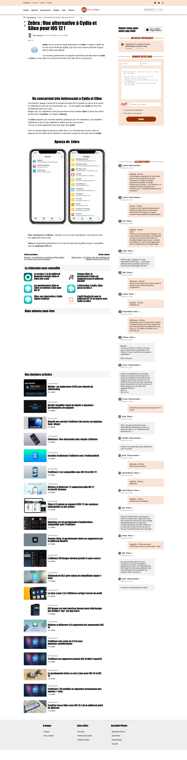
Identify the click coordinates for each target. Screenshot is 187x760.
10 (120, 399)
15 (120, 272)
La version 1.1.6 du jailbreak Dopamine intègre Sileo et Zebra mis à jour (47, 276)
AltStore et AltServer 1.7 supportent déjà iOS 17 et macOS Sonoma (71, 488)
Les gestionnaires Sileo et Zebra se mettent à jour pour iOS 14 (47, 288)
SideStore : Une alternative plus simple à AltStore (73, 439)
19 (66, 35)
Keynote (35, 3)
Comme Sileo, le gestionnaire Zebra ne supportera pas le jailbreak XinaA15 (90, 277)
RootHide (49, 3)
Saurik (43, 103)
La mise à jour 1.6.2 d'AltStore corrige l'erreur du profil (75, 593)
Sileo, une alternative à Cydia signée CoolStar (48, 298)
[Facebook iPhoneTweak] (155, 3)
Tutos (64, 10)
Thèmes (71, 10)
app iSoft (115, 743)
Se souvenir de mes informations (133, 110)
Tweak (90, 11)
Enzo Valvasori (38, 35)
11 (120, 365)
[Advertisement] (67, 78)
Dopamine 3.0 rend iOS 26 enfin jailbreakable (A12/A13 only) (138, 45)
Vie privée (81, 731)
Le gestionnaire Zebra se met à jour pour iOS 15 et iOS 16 (74, 674)
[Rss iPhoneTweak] (163, 3)
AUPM (65, 47)
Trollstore (42, 3)
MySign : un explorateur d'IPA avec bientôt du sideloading (70, 387)
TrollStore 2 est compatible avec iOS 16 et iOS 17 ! (72, 472)
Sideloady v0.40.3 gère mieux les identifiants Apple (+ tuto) (75, 576)
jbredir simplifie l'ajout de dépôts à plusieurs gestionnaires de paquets (71, 406)
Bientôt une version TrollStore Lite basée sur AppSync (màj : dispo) (75, 422)
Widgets (56, 10)
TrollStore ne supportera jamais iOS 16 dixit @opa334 (75, 659)
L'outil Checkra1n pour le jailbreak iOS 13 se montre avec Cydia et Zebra (92, 299)
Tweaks (26, 10)
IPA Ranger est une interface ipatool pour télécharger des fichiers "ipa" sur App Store (75, 609)
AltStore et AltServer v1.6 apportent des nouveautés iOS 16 (76, 626)
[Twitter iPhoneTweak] (159, 3)
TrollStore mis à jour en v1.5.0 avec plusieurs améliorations (65, 642)
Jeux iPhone (116, 735)
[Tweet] (24, 22)
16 (120, 251)
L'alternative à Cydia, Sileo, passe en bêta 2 (90, 287)
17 (120, 221)
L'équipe (46, 731)
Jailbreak (34, 10)
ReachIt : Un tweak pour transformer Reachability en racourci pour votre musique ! (44, 258)
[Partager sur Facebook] (24, 26)
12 (120, 337)
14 (120, 294)
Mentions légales (83, 739)
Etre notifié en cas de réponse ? (133, 113)
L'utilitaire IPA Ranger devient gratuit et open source (74, 558)
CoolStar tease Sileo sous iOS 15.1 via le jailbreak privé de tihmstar (75, 706)
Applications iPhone (118, 731)
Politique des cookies (85, 735)
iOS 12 (31, 40)
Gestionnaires (45, 10)
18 (120, 197)
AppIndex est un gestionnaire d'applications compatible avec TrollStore (70, 523)
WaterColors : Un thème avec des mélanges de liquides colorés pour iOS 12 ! (90, 258)
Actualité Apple (117, 739)
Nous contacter (49, 735)
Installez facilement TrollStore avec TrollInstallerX (73, 455)
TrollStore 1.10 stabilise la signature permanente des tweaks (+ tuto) (75, 690)
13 (120, 312)
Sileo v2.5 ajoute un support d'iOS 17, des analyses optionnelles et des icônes (73, 505)
